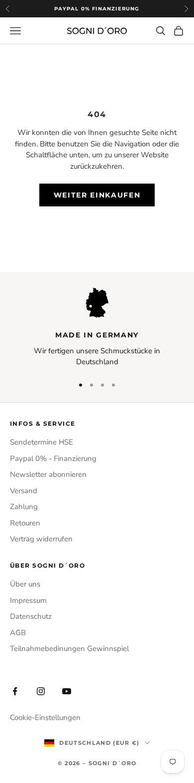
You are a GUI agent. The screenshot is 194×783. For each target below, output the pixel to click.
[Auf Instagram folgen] (41, 691)
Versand (23, 491)
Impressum (28, 600)
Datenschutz (31, 616)
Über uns (25, 584)
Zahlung (24, 507)
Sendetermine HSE (41, 442)
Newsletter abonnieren (48, 474)
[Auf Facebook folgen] (15, 691)
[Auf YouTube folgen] (67, 691)
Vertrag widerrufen (41, 539)
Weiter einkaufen (97, 195)
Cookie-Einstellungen (45, 717)
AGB (18, 633)
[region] (97, 328)
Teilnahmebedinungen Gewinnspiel (69, 648)
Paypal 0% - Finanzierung (53, 458)
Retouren (25, 523)
